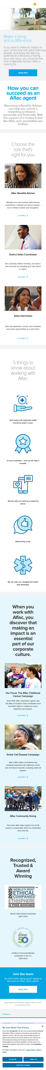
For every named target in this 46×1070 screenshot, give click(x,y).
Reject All (33, 1059)
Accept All (12, 1059)
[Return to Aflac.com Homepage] (9, 4)
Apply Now (23, 73)
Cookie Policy (30, 1050)
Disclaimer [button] (6, 1014)
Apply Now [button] (23, 989)
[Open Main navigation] (42, 4)
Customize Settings (23, 1065)
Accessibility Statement (25, 1023)
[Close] (43, 1026)
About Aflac (6, 1023)
